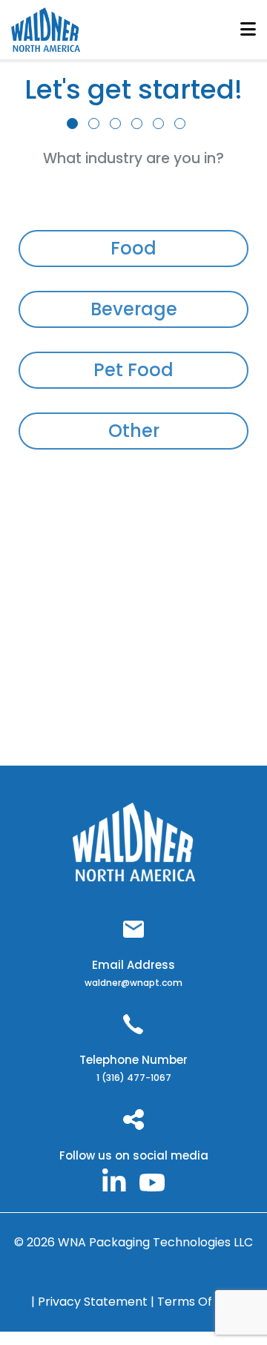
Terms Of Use (197, 1301)
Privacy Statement (94, 1301)
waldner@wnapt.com (133, 982)
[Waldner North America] (114, 1179)
